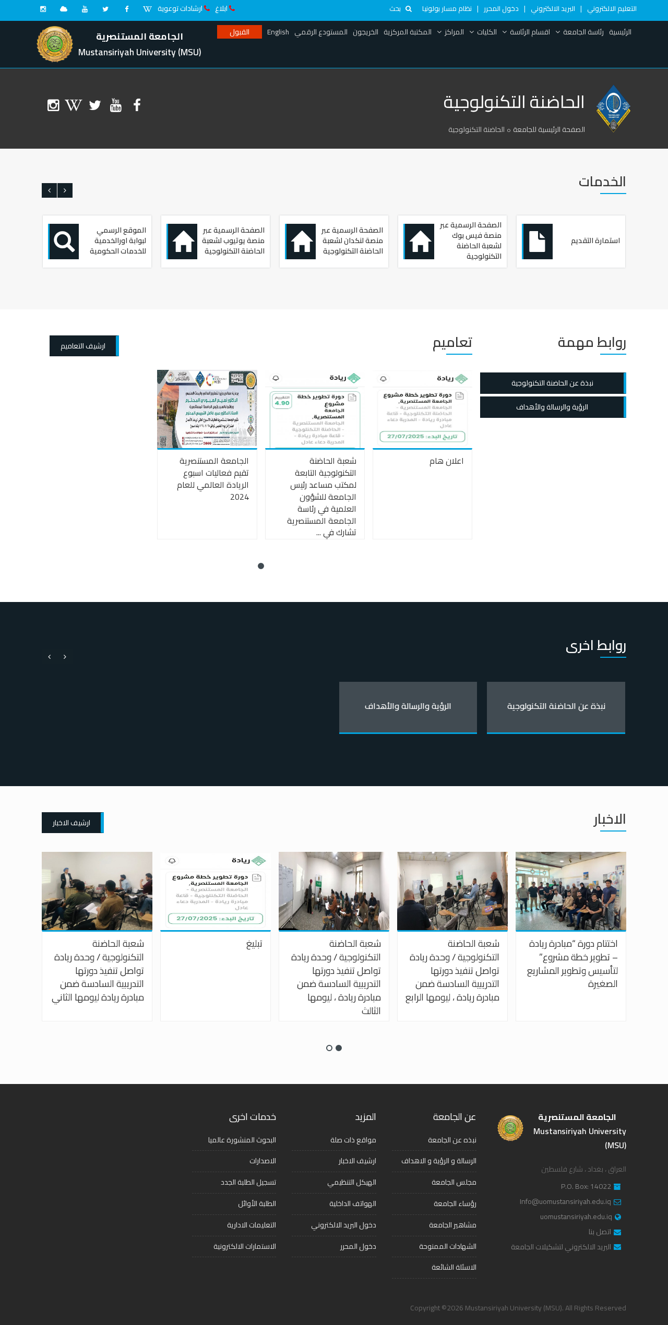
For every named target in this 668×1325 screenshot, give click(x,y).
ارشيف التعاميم (83, 346)
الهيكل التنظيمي (351, 1182)
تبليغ (254, 943)
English (278, 32)
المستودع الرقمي (321, 32)
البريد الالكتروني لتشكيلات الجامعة (561, 1247)
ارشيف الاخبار (71, 822)
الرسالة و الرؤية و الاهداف (438, 1160)
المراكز (454, 32)
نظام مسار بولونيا (447, 8)
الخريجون (365, 32)
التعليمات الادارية (251, 1225)
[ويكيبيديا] (147, 9)
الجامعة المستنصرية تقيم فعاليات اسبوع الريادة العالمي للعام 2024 (213, 478)
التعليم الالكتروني (612, 8)
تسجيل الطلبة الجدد (248, 1182)
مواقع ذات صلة (353, 1140)
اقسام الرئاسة (530, 32)
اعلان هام (447, 460)
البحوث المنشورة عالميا (242, 1140)
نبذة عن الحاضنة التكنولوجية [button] (552, 383)
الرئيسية (620, 32)
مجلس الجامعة (454, 1182)
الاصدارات (262, 1160)
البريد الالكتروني (553, 8)
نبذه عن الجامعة (452, 1140)
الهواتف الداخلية (352, 1203)
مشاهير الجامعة (452, 1225)
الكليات (487, 32)
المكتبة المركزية (408, 32)
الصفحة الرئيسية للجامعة (549, 129)
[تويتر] (105, 9)
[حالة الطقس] (63, 9)
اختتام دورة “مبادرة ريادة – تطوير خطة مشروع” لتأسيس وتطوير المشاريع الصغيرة (572, 963)
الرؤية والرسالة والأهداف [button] (552, 407)
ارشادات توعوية (180, 8)
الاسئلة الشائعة (454, 1267)
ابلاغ (221, 8)
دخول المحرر (501, 8)
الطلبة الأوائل (257, 1203)
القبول (239, 32)
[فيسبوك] (126, 9)
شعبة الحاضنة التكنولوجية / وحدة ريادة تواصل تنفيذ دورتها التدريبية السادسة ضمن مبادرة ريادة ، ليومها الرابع (452, 970)
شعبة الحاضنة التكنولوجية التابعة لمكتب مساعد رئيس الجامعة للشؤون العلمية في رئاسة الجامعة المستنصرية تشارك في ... (321, 496)
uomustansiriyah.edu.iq (576, 1217)
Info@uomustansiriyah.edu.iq (565, 1202)
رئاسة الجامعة (583, 32)
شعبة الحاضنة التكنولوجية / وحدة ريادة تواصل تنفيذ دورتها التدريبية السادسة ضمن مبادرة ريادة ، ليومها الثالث (336, 977)
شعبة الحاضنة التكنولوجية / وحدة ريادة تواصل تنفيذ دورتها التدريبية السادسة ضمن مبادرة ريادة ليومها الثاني (98, 970)
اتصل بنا (600, 1232)
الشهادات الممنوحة (447, 1246)
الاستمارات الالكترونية (244, 1246)
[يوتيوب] (84, 9)
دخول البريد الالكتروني (343, 1225)
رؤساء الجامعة (455, 1203)
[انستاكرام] (43, 9)
